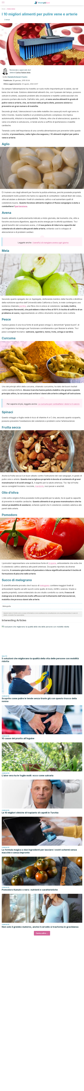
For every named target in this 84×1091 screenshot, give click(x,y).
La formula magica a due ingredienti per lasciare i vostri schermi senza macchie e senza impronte (39, 851)
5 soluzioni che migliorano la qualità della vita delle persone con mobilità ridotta (40, 660)
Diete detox (11, 9)
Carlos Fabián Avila (22, 72)
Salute (4, 656)
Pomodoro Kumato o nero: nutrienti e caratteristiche (30, 889)
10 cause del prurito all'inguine (18, 738)
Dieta (3, 9)
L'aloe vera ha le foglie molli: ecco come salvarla (27, 775)
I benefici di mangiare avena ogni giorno (50, 242)
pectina (22, 306)
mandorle (39, 486)
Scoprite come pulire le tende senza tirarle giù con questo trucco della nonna (39, 700)
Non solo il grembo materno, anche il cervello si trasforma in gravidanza (40, 927)
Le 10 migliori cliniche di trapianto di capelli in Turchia (30, 812)
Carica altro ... (42, 933)
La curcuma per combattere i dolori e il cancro (59, 404)
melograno (45, 585)
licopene (52, 563)
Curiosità (5, 696)
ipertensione (21, 206)
